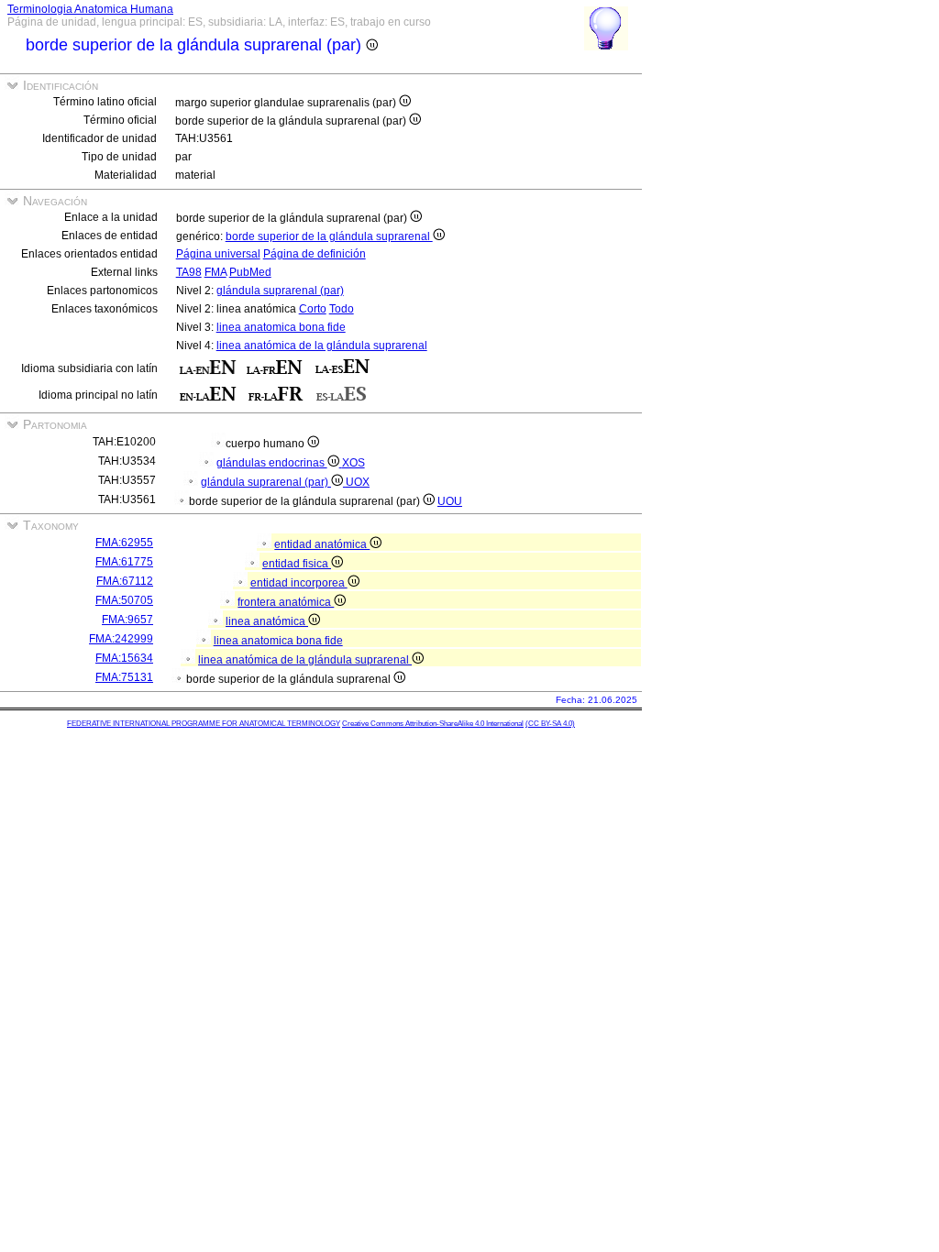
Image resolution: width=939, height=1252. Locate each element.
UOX (358, 482)
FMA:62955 (124, 542)
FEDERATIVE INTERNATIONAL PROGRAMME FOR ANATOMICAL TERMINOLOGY (203, 723)
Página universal (218, 253)
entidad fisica (296, 563)
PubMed (250, 272)
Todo (341, 308)
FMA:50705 (124, 600)
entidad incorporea (299, 583)
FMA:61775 (124, 561)
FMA (215, 272)
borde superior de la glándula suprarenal (329, 236)
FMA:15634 (124, 658)
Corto (312, 308)
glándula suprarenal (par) (280, 290)
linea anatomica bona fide (281, 327)
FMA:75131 (124, 677)
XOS (353, 462)
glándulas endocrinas (271, 462)
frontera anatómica (286, 602)
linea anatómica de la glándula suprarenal (321, 345)
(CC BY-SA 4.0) (550, 723)
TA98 (189, 272)
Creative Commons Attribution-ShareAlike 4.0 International (433, 723)
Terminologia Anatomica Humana (90, 9)
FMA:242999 (121, 638)
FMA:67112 (124, 581)
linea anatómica (267, 621)
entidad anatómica (322, 544)
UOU (449, 501)
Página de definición (314, 253)
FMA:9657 (127, 619)
